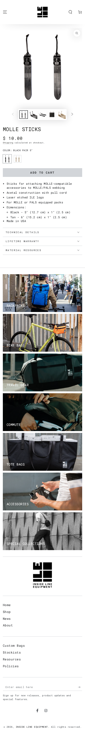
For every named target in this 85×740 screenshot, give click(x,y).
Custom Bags (14, 645)
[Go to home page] (42, 12)
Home (7, 605)
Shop (7, 612)
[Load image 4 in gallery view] (52, 114)
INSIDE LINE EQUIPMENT (32, 726)
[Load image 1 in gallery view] (23, 114)
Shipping (8, 142)
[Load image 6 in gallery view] (61, 114)
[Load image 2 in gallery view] (33, 114)
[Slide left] (13, 114)
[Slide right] (72, 114)
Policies (11, 666)
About (8, 625)
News (7, 618)
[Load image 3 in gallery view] (42, 114)
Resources (12, 659)
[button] (70, 12)
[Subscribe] (80, 687)
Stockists (12, 652)
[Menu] (5, 12)
